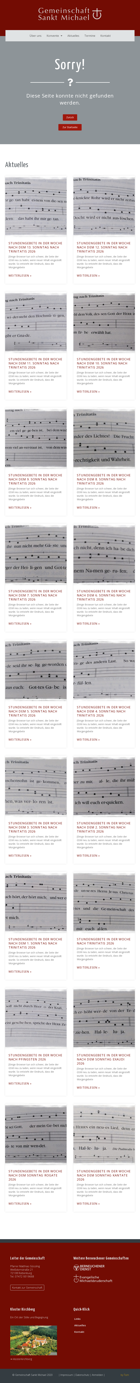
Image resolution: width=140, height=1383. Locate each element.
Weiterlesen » (20, 275)
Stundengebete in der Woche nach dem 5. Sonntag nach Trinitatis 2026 (35, 711)
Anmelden (97, 1375)
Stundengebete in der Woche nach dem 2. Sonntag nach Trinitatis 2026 (104, 827)
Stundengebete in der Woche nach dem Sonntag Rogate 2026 (35, 1175)
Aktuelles (73, 36)
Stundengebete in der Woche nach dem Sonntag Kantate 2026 (104, 1175)
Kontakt (105, 36)
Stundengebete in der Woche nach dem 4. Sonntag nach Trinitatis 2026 (104, 711)
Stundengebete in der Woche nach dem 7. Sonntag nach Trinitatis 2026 (35, 595)
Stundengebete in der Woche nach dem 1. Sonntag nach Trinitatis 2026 (35, 943)
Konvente (53, 36)
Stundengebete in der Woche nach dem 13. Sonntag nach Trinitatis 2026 (35, 247)
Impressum (66, 1375)
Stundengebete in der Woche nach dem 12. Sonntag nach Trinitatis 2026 (104, 247)
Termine (89, 36)
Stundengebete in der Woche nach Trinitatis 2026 (104, 941)
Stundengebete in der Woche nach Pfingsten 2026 (35, 1057)
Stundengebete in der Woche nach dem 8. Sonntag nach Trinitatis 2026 (104, 479)
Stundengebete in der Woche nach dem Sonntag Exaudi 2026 (104, 1059)
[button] (70, 127)
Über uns (35, 36)
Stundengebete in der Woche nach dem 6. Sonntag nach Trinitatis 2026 (104, 595)
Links (77, 1318)
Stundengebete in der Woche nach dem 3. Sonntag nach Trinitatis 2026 (35, 827)
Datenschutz (82, 1375)
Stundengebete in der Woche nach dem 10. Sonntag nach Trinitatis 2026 (104, 363)
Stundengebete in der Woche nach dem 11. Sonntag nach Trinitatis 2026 (35, 363)
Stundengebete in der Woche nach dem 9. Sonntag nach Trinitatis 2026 (35, 479)
